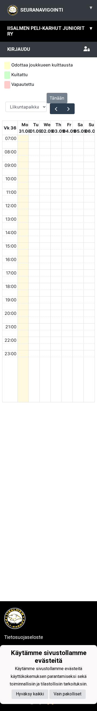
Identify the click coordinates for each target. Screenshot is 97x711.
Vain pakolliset (67, 693)
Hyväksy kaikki (30, 693)
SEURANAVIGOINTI (56, 9)
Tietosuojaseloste (23, 637)
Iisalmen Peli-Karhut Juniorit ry (49, 31)
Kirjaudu (18, 49)
